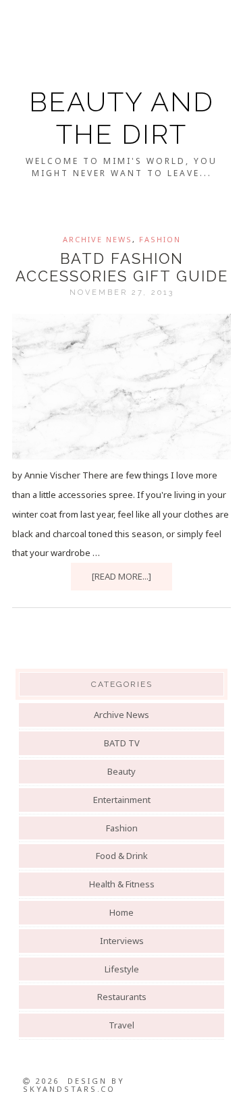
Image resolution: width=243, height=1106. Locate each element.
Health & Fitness (122, 884)
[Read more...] (121, 576)
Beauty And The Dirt (121, 118)
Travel (121, 1025)
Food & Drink (122, 856)
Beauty (121, 771)
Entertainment (122, 800)
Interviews (122, 941)
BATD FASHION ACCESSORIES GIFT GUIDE (122, 267)
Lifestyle (122, 969)
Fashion (160, 239)
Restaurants (121, 997)
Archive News (97, 239)
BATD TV (122, 743)
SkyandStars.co (69, 1089)
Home (121, 912)
